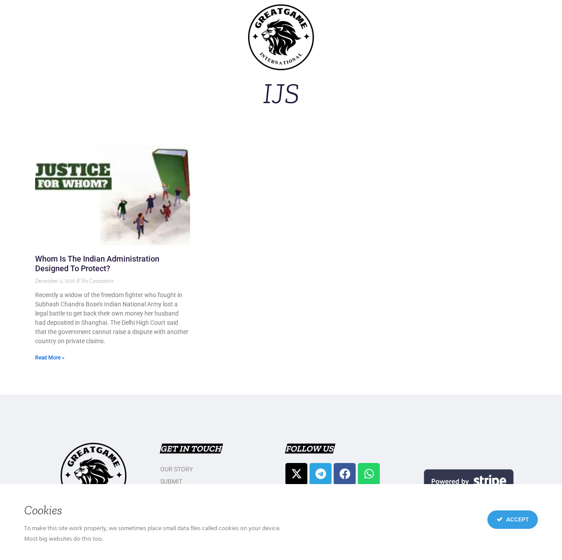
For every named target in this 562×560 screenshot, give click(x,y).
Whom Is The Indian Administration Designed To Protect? (97, 263)
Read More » (50, 358)
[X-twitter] (296, 474)
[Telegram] (320, 474)
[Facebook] (345, 474)
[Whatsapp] (369, 474)
